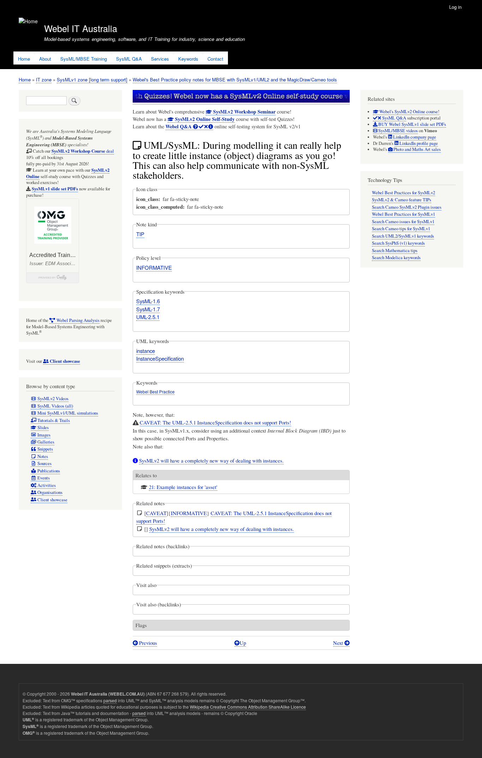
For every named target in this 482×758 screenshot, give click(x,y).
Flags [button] (141, 625)
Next (338, 642)
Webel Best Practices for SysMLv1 (403, 214)
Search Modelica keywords (396, 258)
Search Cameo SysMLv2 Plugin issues (406, 207)
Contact (215, 58)
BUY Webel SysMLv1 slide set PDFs (411, 124)
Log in (455, 7)
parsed (110, 700)
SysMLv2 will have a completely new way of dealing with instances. (211, 460)
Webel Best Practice (155, 392)
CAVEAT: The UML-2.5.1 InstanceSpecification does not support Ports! (215, 422)
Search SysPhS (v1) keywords (398, 243)
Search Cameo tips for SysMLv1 (401, 229)
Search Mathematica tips (394, 250)
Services (160, 58)
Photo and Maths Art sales (416, 149)
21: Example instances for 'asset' (183, 486)
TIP (140, 234)
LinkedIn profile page (418, 143)
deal (83, 151)
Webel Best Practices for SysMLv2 (403, 193)
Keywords (188, 58)
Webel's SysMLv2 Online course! (408, 112)
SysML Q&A (129, 58)
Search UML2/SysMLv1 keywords (403, 236)
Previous (147, 642)
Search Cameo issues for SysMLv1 (403, 222)
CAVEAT (156, 512)
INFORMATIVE (154, 267)
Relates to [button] (146, 475)
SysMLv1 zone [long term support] (92, 79)
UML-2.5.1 (147, 316)
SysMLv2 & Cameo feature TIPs (401, 200)
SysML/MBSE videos (397, 131)
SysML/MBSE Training (83, 58)
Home (24, 58)
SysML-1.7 (148, 309)
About (45, 58)
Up (243, 642)
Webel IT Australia (80, 28)
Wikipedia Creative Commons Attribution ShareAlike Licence (248, 707)
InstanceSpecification (160, 358)
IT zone (44, 79)
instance (145, 350)
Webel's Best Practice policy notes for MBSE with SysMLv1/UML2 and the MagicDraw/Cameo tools (235, 79)
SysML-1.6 (148, 301)
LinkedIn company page (414, 137)
